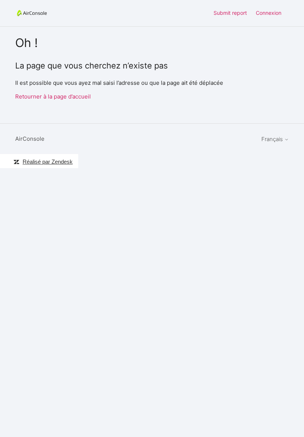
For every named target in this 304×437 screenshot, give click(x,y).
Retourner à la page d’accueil (53, 96)
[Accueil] (32, 13)
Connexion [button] (268, 13)
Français (272, 139)
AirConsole (29, 138)
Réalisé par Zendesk (48, 162)
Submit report (230, 13)
